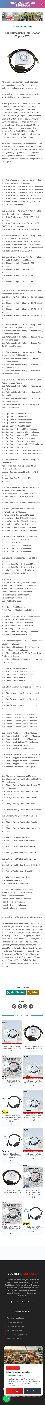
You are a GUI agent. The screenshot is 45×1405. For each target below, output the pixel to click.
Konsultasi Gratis (14, 1338)
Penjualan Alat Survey (16, 1318)
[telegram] (31, 1006)
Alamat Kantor (32, 1391)
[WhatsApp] (33, 1302)
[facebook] (14, 1006)
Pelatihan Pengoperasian (17, 1334)
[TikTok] (28, 1302)
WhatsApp (14, 1391)
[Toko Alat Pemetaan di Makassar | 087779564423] (22, 4)
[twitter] (20, 1006)
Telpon (35, 992)
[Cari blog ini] (41, 4)
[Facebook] (11, 1302)
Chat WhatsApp (17, 992)
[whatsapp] (25, 1006)
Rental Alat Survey (14, 1322)
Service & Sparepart (15, 1330)
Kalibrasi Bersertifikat (15, 1326)
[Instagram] (17, 1302)
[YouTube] (22, 1302)
